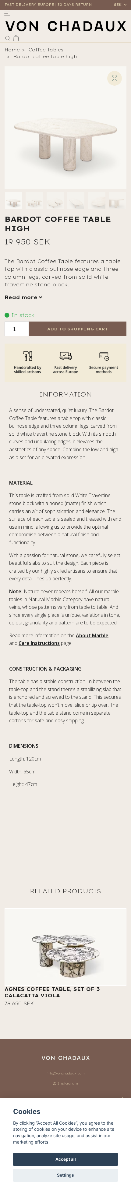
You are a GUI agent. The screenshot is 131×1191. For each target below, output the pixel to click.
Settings (65, 1175)
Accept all (65, 1159)
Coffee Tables (46, 50)
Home (12, 50)
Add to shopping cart (77, 328)
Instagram (67, 1083)
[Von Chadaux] (65, 26)
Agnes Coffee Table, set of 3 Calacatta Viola (52, 992)
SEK (118, 4)
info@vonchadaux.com (66, 1073)
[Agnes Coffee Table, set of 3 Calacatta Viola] (65, 947)
